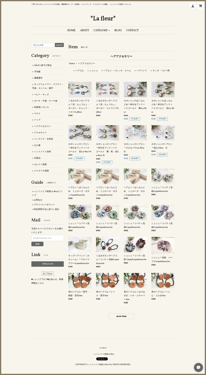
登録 (37, 244)
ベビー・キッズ (41, 94)
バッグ (37, 120)
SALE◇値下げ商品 (43, 65)
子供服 (37, 71)
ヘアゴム (79, 70)
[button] (101, 30)
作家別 (37, 158)
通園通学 (38, 78)
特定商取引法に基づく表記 (46, 209)
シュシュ (93, 70)
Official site (47, 263)
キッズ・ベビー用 (161, 70)
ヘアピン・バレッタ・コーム (117, 70)
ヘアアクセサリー (42, 126)
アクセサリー (40, 132)
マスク (37, 113)
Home (72, 63)
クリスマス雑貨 (41, 170)
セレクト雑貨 (40, 164)
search (59, 45)
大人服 (37, 145)
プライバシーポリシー (44, 204)
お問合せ (38, 200)
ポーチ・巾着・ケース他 (45, 101)
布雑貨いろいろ (41, 107)
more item (121, 316)
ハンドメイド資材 (42, 151)
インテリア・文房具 (43, 139)
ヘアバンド (141, 70)
